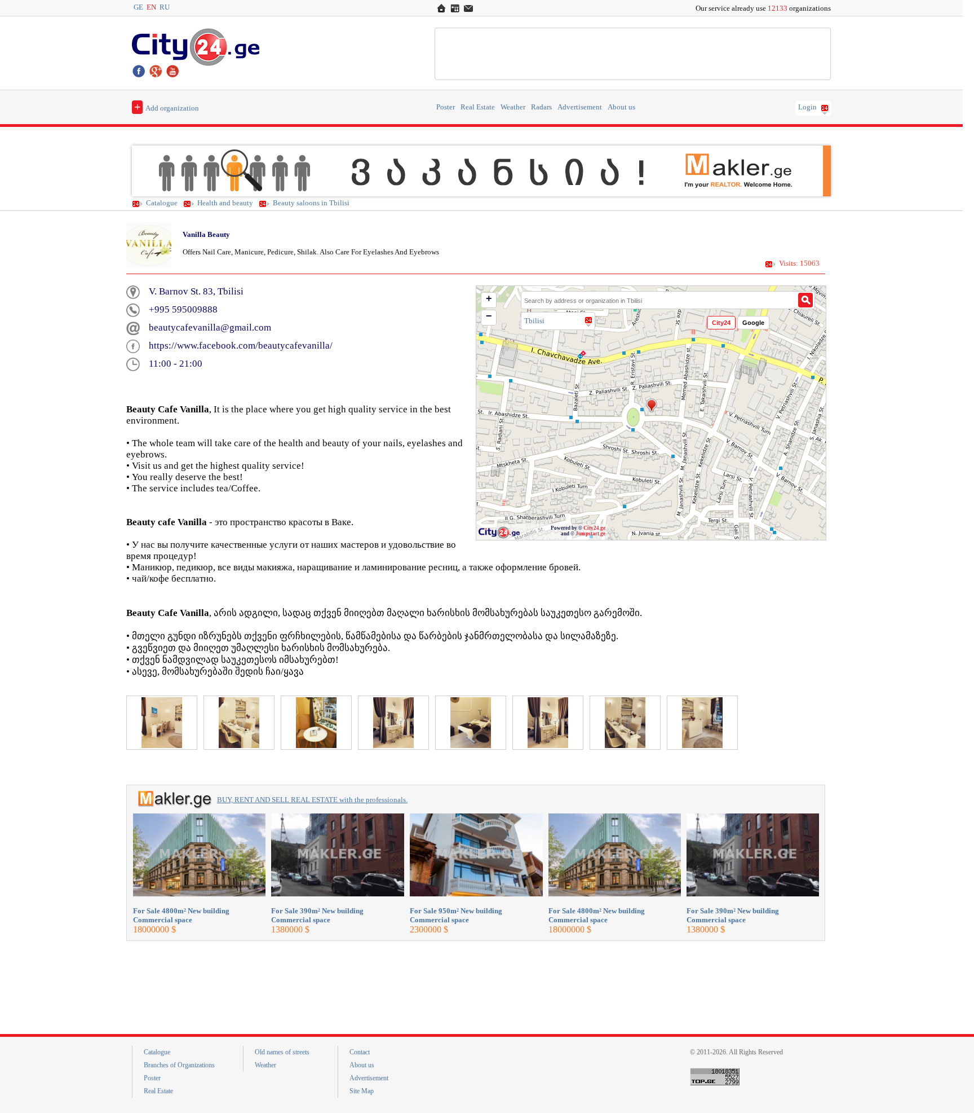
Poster (445, 107)
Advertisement (579, 107)
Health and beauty (225, 203)
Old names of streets (282, 1052)
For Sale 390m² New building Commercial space (317, 915)
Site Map (361, 1091)
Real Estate (478, 107)
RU (165, 7)
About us (621, 107)
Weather (513, 107)
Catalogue (162, 203)
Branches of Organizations (179, 1065)
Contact (359, 1052)
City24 (721, 322)
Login (807, 107)
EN (151, 7)
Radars (541, 107)
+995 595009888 (183, 309)
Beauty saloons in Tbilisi (311, 203)
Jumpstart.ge (590, 533)
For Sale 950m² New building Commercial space (456, 915)
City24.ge (594, 528)
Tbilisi (534, 320)
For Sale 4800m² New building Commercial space (181, 915)
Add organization (166, 106)
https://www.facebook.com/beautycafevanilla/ (241, 345)
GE (138, 7)
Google (753, 322)
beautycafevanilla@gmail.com (210, 327)
